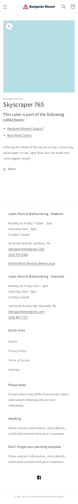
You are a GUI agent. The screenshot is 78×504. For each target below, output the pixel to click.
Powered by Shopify (54, 496)
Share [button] (12, 169)
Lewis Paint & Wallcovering (33, 496)
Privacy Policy (17, 351)
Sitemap (13, 369)
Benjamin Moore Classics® (25, 128)
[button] (5, 6)
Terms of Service (19, 360)
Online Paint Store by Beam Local (31, 263)
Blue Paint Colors (19, 135)
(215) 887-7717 (18, 317)
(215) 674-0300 (18, 254)
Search (12, 341)
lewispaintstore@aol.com (26, 249)
